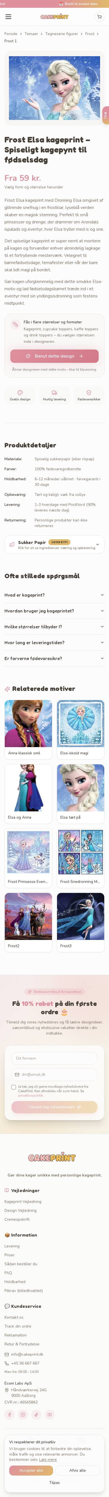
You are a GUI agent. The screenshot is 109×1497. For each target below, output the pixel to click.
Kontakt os (13, 1317)
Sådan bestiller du (20, 1264)
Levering (12, 1246)
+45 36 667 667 (25, 1363)
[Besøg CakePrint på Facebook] (9, 1415)
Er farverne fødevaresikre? (33, 658)
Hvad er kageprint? (24, 595)
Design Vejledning (20, 1210)
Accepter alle (31, 1470)
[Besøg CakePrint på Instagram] (23, 1415)
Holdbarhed (14, 1281)
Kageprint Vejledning (22, 1201)
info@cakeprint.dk (27, 1354)
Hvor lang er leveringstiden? (34, 642)
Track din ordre (17, 1326)
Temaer (31, 33)
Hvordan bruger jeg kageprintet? (39, 611)
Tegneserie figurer (61, 33)
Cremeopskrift (16, 1219)
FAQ (8, 1273)
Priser (9, 1255)
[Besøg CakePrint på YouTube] (50, 1415)
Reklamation (15, 1335)
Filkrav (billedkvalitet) (23, 1290)
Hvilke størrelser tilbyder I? (33, 626)
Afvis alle (77, 1470)
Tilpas (54, 1482)
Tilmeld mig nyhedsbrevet (51, 1107)
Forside (10, 33)
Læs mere (48, 1459)
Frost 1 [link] (10, 41)
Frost (89, 33)
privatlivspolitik (30, 1095)
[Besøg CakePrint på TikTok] (36, 1415)
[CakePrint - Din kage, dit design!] (54, 17)
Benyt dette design (54, 356)
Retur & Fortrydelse (21, 1344)
